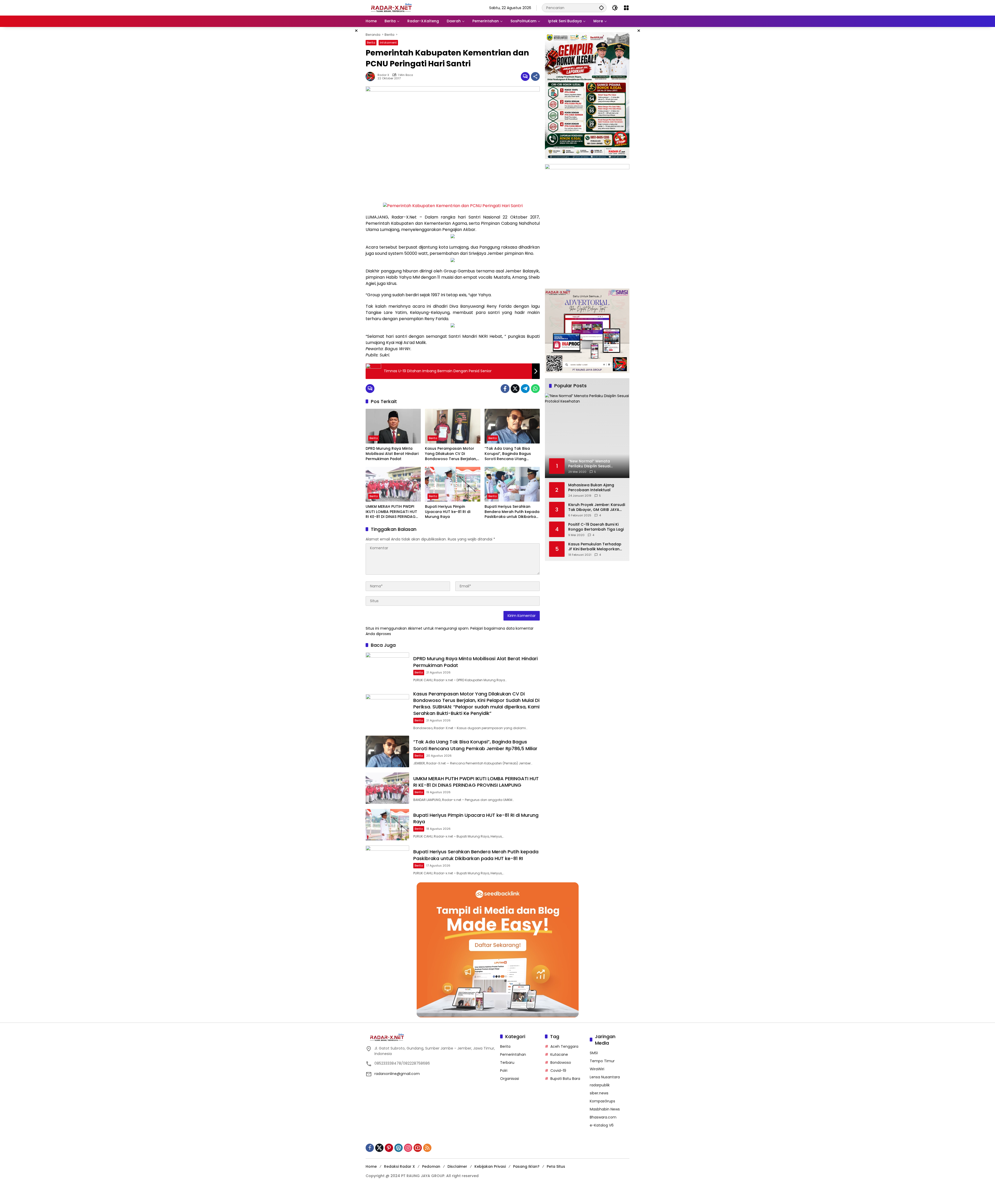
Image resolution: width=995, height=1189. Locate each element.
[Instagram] (408, 1148)
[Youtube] (418, 1148)
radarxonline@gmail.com (397, 1073)
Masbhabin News (605, 1109)
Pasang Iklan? (526, 1166)
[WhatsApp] (535, 388)
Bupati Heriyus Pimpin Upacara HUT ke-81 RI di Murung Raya (447, 511)
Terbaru (507, 1062)
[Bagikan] (535, 76)
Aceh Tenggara (564, 1046)
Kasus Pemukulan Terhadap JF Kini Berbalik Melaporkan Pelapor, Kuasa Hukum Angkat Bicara (594, 547)
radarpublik (600, 1085)
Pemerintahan (513, 1054)
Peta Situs (556, 1166)
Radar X (383, 75)
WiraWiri (597, 1069)
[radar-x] (391, 7)
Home (371, 1166)
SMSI (594, 1053)
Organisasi (509, 1078)
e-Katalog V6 (602, 1125)
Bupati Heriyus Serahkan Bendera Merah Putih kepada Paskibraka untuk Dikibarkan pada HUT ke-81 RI (512, 511)
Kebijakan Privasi (490, 1166)
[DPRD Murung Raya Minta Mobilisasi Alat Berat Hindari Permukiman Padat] (393, 426)
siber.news (599, 1093)
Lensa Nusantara (605, 1077)
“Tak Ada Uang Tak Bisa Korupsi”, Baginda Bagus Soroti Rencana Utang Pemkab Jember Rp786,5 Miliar (508, 453)
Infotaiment (388, 42)
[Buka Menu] (626, 8)
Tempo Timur (602, 1061)
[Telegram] (525, 388)
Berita (371, 42)
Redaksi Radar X (399, 1166)
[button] (601, 7)
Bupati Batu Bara (565, 1078)
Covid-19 (558, 1070)
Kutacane (559, 1054)
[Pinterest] (389, 1148)
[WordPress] (398, 1148)
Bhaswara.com (603, 1117)
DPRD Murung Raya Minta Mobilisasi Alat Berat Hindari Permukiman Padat (392, 453)
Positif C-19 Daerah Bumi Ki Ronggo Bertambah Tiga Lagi (596, 527)
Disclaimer (457, 1166)
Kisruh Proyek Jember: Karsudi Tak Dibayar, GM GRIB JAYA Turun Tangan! (596, 507)
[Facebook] (505, 388)
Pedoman (431, 1166)
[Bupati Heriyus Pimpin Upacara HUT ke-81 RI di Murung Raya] (452, 484)
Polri (503, 1070)
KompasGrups (602, 1101)
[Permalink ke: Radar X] (372, 76)
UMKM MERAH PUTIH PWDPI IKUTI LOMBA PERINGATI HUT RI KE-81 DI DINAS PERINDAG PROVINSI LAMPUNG (391, 511)
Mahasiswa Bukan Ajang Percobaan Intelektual (591, 488)
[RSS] (427, 1148)
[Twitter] (515, 388)
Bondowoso (560, 1062)
